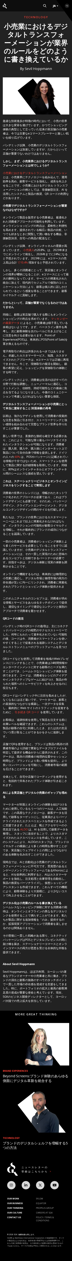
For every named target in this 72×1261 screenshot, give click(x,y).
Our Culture (14, 1212)
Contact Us (14, 1217)
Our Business (15, 1203)
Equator (41, 1203)
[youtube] (54, 1185)
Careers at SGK (44, 1212)
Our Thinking (15, 1208)
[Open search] (44, 6)
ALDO (24, 829)
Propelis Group (45, 1208)
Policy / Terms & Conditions (45, 1219)
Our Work (13, 1198)
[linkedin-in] (26, 1185)
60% (17, 457)
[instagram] (11, 1185)
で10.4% (22, 262)
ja (54, 5)
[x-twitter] (40, 1185)
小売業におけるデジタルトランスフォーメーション (35, 173)
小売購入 (28, 250)
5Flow (39, 1198)
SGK (5, 5)
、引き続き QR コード (25, 712)
